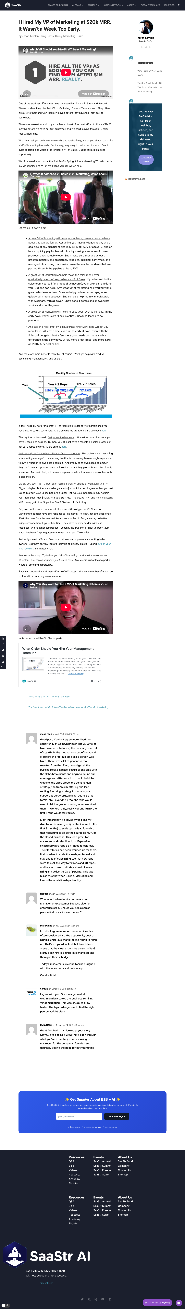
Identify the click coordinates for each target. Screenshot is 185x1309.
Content (92, 5)
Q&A (71, 1161)
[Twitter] (146, 47)
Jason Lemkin (30, 36)
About (130, 5)
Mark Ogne (46, 925)
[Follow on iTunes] (110, 1299)
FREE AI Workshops (150, 5)
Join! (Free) (169, 5)
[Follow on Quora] (96, 1299)
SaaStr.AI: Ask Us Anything (157, 1302)
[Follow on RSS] (89, 1299)
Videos (73, 1170)
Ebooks (73, 1183)
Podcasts (74, 1174)
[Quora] (149, 47)
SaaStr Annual (101, 1161)
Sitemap (123, 1174)
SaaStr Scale (101, 1174)
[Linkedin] (142, 47)
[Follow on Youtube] (103, 1299)
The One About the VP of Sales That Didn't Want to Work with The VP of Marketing (68, 707)
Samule (44, 988)
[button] (5, 1306)
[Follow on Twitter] (82, 1299)
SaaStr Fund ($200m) (58, 5)
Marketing (69, 36)
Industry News (136, 178)
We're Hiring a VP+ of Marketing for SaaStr (49, 696)
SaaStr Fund (125, 1161)
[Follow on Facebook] (75, 1299)
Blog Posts (47, 36)
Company (123, 1165)
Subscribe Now (146, 159)
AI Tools (76, 5)
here (104, 430)
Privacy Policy (46, 1283)
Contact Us (124, 1170)
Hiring (58, 36)
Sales (80, 36)
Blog (71, 1165)
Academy (74, 1178)
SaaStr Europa (102, 1170)
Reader (44, 893)
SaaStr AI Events (111, 5)
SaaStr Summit (102, 1165)
